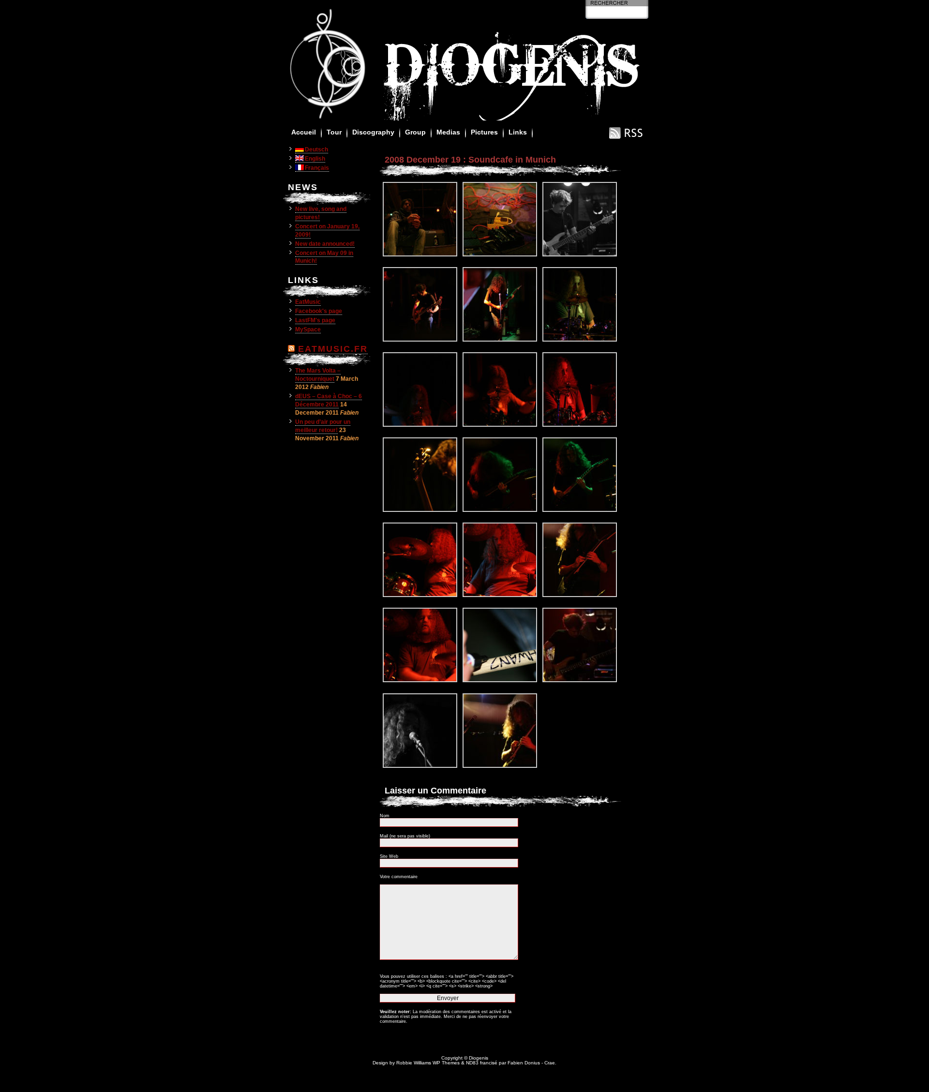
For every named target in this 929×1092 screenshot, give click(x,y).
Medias (448, 132)
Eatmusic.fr (333, 349)
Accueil (303, 132)
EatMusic (308, 302)
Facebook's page (318, 311)
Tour (334, 132)
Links (518, 132)
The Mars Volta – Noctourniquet (318, 374)
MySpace (308, 329)
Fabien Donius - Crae (531, 1062)
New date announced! (325, 243)
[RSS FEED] (626, 138)
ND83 (472, 1062)
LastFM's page (315, 320)
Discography (373, 132)
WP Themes (446, 1062)
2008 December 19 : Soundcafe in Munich (470, 160)
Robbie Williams (413, 1062)
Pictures (484, 132)
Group (415, 132)
